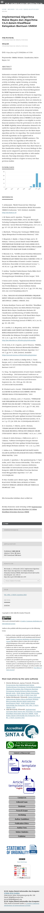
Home (4, 9)
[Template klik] (22, 773)
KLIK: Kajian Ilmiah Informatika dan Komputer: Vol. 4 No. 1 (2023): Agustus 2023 (23, 716)
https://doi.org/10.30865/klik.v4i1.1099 (19, 52)
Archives (11, 9)
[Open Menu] (2, 2)
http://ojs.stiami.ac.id (9, 212)
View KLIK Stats (22, 862)
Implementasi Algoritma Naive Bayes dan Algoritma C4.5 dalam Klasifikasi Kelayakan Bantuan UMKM (23, 711)
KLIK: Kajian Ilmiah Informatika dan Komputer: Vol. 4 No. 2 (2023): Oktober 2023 (22, 705)
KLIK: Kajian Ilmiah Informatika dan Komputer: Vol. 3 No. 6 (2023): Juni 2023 (22, 694)
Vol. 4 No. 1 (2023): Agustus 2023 (27, 9)
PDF (6, 524)
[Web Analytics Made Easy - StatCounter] (22, 859)
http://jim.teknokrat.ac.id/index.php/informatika (19, 340)
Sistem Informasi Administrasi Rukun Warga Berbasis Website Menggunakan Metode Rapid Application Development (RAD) (23, 700)
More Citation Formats (13, 581)
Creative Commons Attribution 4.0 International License (21, 904)
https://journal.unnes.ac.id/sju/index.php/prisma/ (19, 355)
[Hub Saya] (22, 748)
